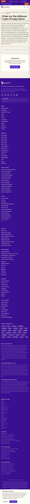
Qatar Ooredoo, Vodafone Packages (8, 451)
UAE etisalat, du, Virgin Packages (7, 450)
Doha (3, 332)
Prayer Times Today (5, 232)
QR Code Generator (6, 215)
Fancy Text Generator (6, 211)
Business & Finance (5, 112)
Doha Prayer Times (5, 455)
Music (2, 415)
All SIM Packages (5, 251)
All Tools (3, 307)
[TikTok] (14, 95)
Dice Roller (3, 202)
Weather (2, 425)
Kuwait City (8, 332)
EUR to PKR (4, 139)
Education (3, 127)
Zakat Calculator (5, 180)
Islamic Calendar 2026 (6, 234)
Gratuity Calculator (5, 188)
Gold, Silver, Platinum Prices (6, 466)
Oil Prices (3, 153)
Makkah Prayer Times (5, 457)
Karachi (8, 326)
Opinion (3, 128)
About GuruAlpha (5, 281)
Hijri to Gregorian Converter (7, 236)
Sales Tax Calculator (6, 190)
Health (2, 123)
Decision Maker (4, 205)
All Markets (3, 163)
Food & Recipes (4, 418)
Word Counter (4, 207)
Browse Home (15, 66)
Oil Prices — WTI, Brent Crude (7, 468)
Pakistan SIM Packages (6, 317)
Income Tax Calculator (6, 171)
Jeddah (14, 330)
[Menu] (27, 7)
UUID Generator (5, 218)
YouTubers (3, 272)
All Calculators (4, 306)
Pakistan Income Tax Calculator (7, 436)
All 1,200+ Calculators (6, 192)
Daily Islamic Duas (5, 243)
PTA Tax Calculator (5, 173)
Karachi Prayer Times (5, 443)
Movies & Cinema (4, 412)
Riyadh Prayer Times (5, 454)
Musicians (3, 269)
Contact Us (4, 282)
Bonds (2, 161)
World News (4, 110)
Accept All (13, 501)
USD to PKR (4, 137)
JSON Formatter (5, 213)
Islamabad (14, 326)
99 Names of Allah (5, 239)
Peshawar (16, 328)
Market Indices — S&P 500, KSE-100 (8, 471)
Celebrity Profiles (5, 263)
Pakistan (3, 401)
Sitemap (3, 296)
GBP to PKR (4, 140)
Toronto (23, 334)
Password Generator (6, 217)
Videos (2, 115)
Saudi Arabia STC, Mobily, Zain (8, 255)
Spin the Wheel (4, 198)
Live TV (3, 117)
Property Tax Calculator (6, 184)
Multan (10, 328)
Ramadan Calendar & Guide (7, 241)
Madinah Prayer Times (5, 458)
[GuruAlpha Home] (5, 83)
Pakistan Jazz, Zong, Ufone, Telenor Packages (10, 440)
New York (17, 334)
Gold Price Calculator (6, 177)
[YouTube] (8, 95)
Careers (3, 294)
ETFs (2, 159)
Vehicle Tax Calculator (6, 186)
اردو (27, 3)
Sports (2, 114)
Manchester (11, 334)
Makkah (20, 330)
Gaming (2, 422)
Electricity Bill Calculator (7, 175)
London (24, 332)
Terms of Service (5, 286)
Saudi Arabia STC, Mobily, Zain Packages (9, 448)
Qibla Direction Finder (6, 245)
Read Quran (4, 311)
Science (3, 125)
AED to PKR (4, 144)
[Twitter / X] (5, 95)
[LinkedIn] (17, 95)
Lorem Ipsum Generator (6, 209)
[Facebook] (2, 95)
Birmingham (4, 334)
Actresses (3, 265)
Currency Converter (5, 178)
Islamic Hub (3, 230)
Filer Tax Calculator (5, 182)
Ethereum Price (4, 150)
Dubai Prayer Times (5, 453)
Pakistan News (4, 108)
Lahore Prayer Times (5, 442)
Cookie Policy (4, 290)
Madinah (25, 330)
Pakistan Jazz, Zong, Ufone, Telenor (9, 253)
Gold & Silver (4, 152)
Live (3, 1)
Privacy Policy (4, 284)
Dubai (26, 328)
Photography (3, 421)
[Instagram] (11, 95)
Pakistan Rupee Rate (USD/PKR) (7, 434)
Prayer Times (4, 304)
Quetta (21, 328)
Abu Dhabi (4, 330)
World (2, 402)
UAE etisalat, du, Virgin (6, 257)
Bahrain (14, 332)
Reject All (6, 501)
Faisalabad (20, 326)
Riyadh (9, 330)
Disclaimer (3, 288)
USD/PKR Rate (4, 302)
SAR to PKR (4, 142)
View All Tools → (4, 220)
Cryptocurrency (4, 146)
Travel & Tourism (4, 424)
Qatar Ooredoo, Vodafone (7, 259)
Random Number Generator (7, 203)
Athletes (3, 271)
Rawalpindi (4, 328)
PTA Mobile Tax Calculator (6, 437)
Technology (4, 119)
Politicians (3, 274)
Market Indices (4, 157)
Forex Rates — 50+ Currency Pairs (8, 463)
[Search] (24, 7)
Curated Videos (5, 309)
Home (2, 12)
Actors (2, 267)
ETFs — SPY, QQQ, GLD (6, 472)
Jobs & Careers (4, 426)
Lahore (3, 326)
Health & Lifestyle (4, 409)
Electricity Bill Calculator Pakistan (8, 439)
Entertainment (4, 121)
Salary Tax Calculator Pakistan (8, 169)
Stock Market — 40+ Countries (7, 469)
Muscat (19, 332)
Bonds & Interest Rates (5, 473)
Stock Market (4, 155)
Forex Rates (4, 135)
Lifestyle (2, 428)
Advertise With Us (5, 292)
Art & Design (3, 419)
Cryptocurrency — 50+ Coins (7, 465)
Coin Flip (3, 200)
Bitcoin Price (4, 148)
